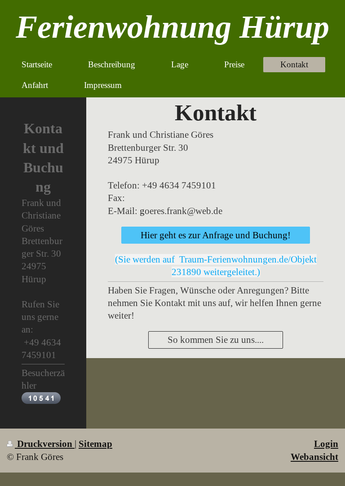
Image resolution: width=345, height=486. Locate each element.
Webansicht (314, 456)
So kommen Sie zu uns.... (216, 339)
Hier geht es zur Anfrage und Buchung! (216, 235)
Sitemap (95, 443)
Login (326, 443)
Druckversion (45, 443)
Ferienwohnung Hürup (172, 27)
